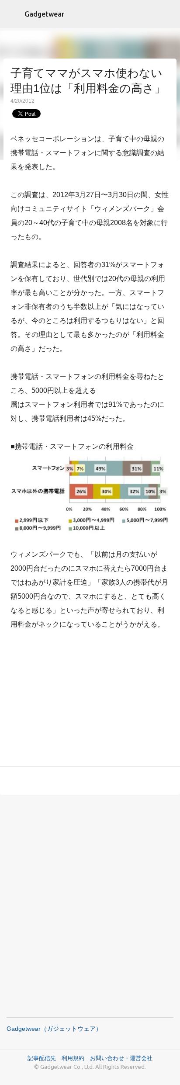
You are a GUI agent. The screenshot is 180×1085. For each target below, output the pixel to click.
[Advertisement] (90, 700)
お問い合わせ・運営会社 (121, 1058)
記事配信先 (42, 1058)
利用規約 (76, 1058)
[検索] (168, 13)
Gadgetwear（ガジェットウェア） (54, 1028)
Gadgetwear (44, 14)
